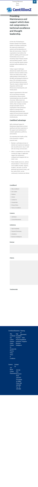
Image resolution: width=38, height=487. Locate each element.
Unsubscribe (14, 202)
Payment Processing (16, 231)
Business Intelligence (16, 236)
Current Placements (16, 219)
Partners (13, 194)
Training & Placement (17, 1)
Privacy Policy (14, 205)
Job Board (13, 217)
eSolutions (14, 234)
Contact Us (14, 199)
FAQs (23, 337)
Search (17, 5)
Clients (13, 197)
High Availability (15, 228)
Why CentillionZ (15, 189)
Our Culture (14, 191)
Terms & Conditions (16, 207)
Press (17, 3)
